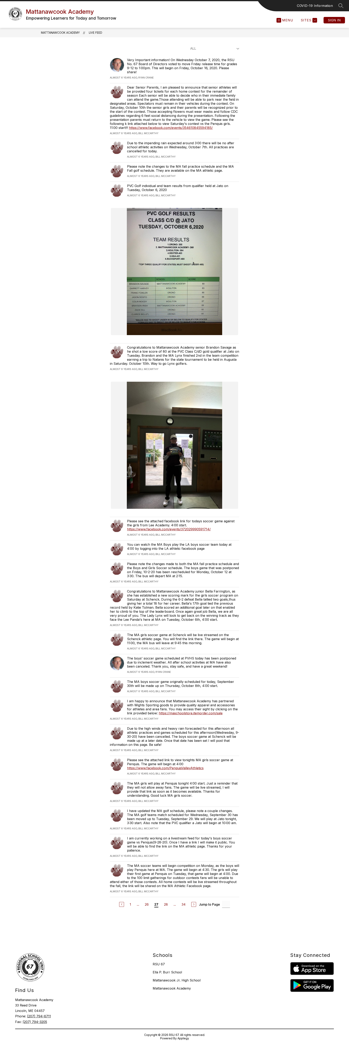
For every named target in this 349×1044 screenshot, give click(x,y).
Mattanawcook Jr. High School (177, 980)
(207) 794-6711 (39, 1016)
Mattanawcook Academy (60, 32)
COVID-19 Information (315, 6)
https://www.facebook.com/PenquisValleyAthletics (165, 768)
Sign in (334, 20)
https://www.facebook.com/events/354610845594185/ (171, 128)
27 (156, 904)
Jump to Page (209, 904)
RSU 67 (159, 964)
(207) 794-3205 (35, 1022)
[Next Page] (193, 904)
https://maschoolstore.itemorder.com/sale (191, 713)
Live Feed (95, 32)
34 (184, 904)
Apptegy (183, 1038)
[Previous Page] (121, 904)
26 (147, 904)
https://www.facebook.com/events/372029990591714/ (169, 529)
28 (166, 904)
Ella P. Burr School (167, 972)
